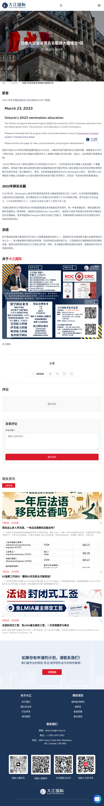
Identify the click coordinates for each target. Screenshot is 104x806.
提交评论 (52, 457)
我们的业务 (26, 706)
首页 (4, 83)
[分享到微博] (57, 374)
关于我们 (26, 701)
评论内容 (10, 430)
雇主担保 (78, 716)
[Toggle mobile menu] (99, 5)
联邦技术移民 (78, 701)
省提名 (78, 706)
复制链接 (40, 374)
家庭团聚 (78, 711)
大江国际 (15, 258)
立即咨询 (8, 485)
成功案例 (26, 716)
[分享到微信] (50, 374)
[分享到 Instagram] (71, 374)
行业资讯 (14, 83)
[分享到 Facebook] (64, 374)
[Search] (61, 5)
